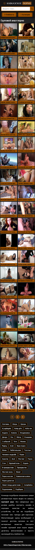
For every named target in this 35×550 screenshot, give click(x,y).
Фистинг (21, 459)
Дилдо (4, 437)
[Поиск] (32, 9)
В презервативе (8, 467)
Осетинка (5, 424)
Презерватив (22, 467)
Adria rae (28, 428)
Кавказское (18, 3)
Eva (12, 437)
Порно (22, 454)
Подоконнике (7, 489)
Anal (13, 459)
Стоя (4, 463)
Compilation (28, 485)
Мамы (4, 450)
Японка (23, 441)
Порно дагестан (8, 480)
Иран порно (21, 446)
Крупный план (14, 463)
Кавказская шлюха (23, 476)
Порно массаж (7, 476)
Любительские (15, 450)
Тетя (15, 441)
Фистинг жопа (7, 472)
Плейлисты (9, 14)
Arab (12, 446)
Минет (18, 472)
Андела (5, 433)
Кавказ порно (17, 542)
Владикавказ (25, 433)
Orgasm (25, 463)
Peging (4, 446)
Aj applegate (6, 428)
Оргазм (23, 424)
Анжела (14, 433)
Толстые (27, 450)
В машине (28, 437)
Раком (30, 459)
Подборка (19, 489)
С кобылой (6, 441)
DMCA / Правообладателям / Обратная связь (17, 545)
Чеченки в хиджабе (9, 454)
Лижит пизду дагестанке (11, 485)
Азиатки (5, 459)
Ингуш (15, 424)
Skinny (19, 437)
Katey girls (18, 428)
